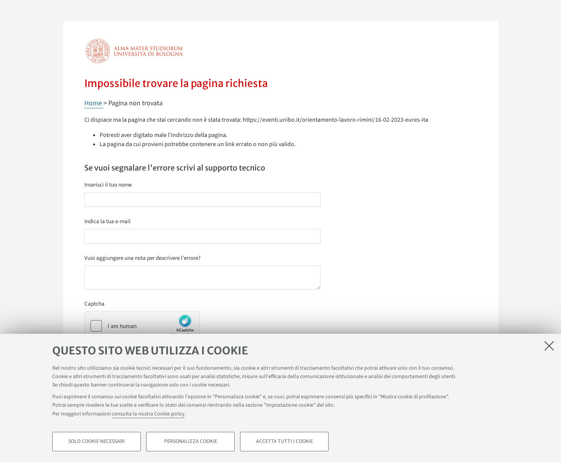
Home (93, 103)
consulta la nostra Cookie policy (148, 414)
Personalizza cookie (190, 441)
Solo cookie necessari (96, 441)
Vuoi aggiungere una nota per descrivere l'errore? (142, 258)
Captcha (94, 304)
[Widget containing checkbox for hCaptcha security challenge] (142, 325)
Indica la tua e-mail (107, 221)
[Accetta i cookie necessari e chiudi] (549, 346)
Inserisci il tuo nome (108, 185)
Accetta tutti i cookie (284, 441)
